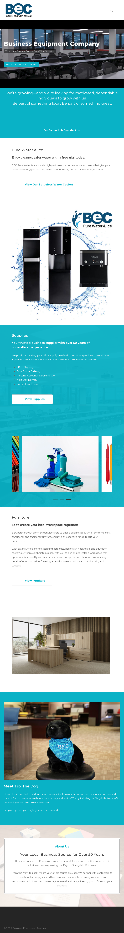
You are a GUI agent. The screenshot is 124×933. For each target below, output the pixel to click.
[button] (117, 10)
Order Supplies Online (21, 65)
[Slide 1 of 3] (62, 645)
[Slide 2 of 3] (62, 464)
